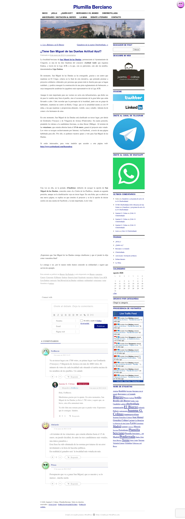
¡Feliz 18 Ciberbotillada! (129, 231)
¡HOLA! (54, 13)
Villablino (128, 443)
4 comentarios (70, 55)
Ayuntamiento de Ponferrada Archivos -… (128, 351)
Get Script (120, 381)
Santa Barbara (117, 440)
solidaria (80, 280)
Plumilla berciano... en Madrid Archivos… (127, 339)
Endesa (64, 277)
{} (88, 315)
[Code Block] (81, 315)
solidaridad (88, 280)
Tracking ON (136, 381)
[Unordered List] (73, 315)
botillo (138, 397)
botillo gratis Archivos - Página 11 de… (126, 345)
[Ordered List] (69, 315)
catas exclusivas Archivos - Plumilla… (126, 364)
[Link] (85, 315)
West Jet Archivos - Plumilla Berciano (126, 326)
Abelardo (55, 424)
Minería (137, 426)
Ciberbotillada (110, 13)
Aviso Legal (52, 504)
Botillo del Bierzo (121, 400)
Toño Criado (134, 440)
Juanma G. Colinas (67, 384)
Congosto (49, 277)
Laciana (131, 420)
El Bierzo (57, 277)
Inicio (45, 13)
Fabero (116, 410)
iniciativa (89, 277)
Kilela (96, 277)
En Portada (70, 274)
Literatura (139, 423)
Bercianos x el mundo (87, 13)
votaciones (97, 280)
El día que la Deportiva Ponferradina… (127, 357)
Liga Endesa (44, 280)
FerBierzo (55, 351)
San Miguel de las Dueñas (70, 59)
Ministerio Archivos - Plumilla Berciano (126, 377)
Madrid (117, 426)
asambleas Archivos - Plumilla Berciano (127, 320)
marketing (124, 426)
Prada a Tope (140, 437)
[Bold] (54, 315)
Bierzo (62, 274)
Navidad (115, 430)
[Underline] (62, 315)
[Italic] (58, 315)
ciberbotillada (132, 403)
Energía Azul (73, 277)
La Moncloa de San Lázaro (121, 423)
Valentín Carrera (118, 443)
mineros (130, 427)
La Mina (83, 17)
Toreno (126, 440)
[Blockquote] (77, 315)
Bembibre (122, 391)
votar (104, 280)
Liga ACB (103, 277)
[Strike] (66, 315)
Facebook (82, 277)
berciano (129, 391)
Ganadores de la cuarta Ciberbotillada (92, 44)
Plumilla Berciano (92, 6)
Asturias (115, 391)
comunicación (118, 407)
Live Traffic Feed (128, 313)
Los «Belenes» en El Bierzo (52, 44)
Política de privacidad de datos (67, 504)
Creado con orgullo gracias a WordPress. (78, 515)
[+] (91, 315)
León (133, 423)
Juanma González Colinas (122, 417)
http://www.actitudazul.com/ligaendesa (56, 146)
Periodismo (123, 430)
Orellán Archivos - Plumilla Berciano (126, 371)
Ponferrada (127, 436)
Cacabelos (117, 404)
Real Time (127, 381)
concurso (98, 274)
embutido (142, 407)
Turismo (141, 440)
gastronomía (123, 411)
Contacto (116, 17)
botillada (131, 398)
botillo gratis (135, 401)
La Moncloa (139, 420)
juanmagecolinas (131, 414)
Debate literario (99, 17)
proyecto (53, 280)
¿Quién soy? (67, 13)
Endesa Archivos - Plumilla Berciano (126, 332)
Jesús (117, 231)
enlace (51, 283)
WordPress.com (114, 515)
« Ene (115, 293)
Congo (42, 277)
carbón (123, 404)
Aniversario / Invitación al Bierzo (59, 17)
